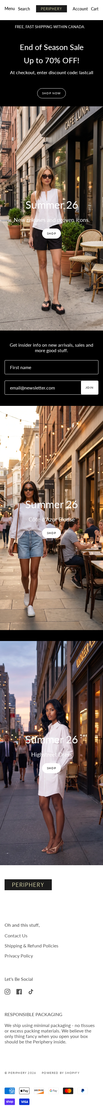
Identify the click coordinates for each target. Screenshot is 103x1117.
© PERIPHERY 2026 (20, 1072)
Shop (51, 233)
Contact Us (16, 935)
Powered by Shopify (61, 1072)
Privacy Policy (19, 955)
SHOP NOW (51, 93)
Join (90, 387)
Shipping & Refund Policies (31, 945)
